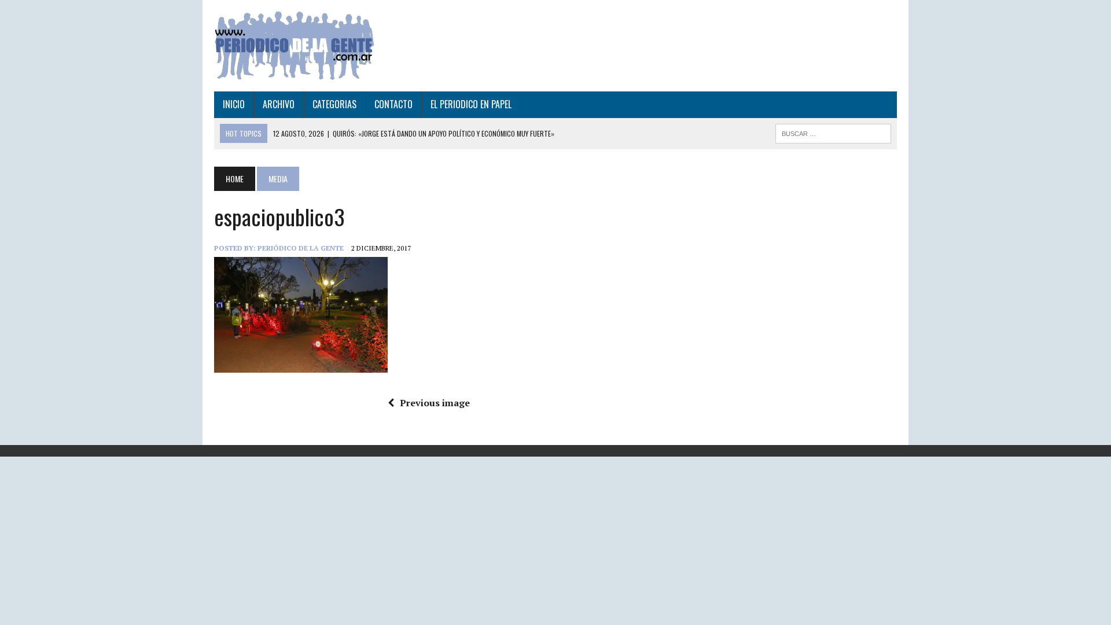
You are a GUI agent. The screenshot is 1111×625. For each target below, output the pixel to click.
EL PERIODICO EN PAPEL (471, 104)
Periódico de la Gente (300, 248)
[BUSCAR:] (833, 132)
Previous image (435, 402)
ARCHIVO (279, 104)
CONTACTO (393, 104)
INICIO (234, 104)
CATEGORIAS (334, 104)
